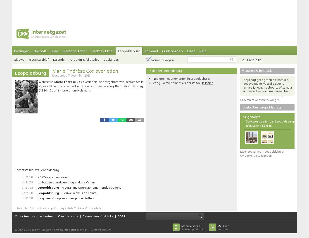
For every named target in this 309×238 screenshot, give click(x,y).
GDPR (121, 216)
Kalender (59, 60)
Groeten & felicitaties (84, 60)
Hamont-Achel (74, 51)
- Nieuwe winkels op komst (67, 193)
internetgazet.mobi (193, 227)
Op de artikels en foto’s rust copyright (65, 229)
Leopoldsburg (129, 51)
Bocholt (40, 51)
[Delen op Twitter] (113, 120)
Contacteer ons (25, 216)
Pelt (202, 51)
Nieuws (19, 60)
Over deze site (68, 216)
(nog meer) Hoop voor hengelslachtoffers (66, 198)
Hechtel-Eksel (102, 51)
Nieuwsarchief (39, 60)
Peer (191, 51)
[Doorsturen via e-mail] (130, 120)
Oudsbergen (172, 51)
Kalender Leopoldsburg (166, 71)
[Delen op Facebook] (104, 120)
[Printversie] (139, 120)
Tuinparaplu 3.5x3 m (258, 125)
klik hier (207, 83)
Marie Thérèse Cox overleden (85, 71)
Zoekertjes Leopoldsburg (261, 107)
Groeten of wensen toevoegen (260, 100)
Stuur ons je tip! (251, 60)
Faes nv (35, 229)
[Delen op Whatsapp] (122, 120)
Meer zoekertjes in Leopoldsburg (262, 152)
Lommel (151, 51)
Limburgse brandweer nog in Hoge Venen (66, 182)
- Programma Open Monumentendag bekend (79, 187)
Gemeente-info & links (98, 216)
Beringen (21, 51)
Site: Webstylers (101, 229)
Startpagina (37, 208)
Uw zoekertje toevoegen (256, 156)
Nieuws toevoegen (162, 60)
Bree (54, 51)
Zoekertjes (111, 60)
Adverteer (47, 216)
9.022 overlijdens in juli (53, 177)
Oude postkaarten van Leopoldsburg (269, 121)
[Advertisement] (154, 10)
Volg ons (223, 227)
